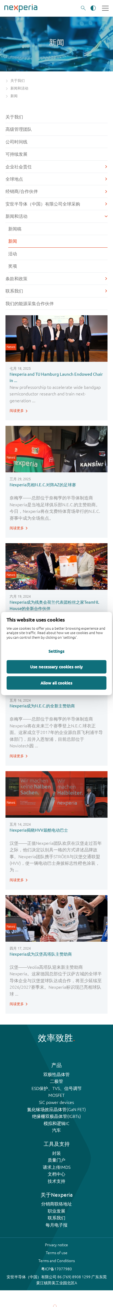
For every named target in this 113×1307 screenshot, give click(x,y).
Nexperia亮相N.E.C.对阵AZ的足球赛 (43, 484)
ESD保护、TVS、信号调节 (57, 1088)
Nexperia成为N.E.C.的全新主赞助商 (42, 706)
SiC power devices (56, 1102)
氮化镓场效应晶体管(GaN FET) (56, 1109)
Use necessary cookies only (56, 666)
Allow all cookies (56, 682)
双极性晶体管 (56, 1074)
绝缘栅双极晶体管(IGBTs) (56, 1116)
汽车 (56, 1130)
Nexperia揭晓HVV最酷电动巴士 (39, 830)
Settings (56, 651)
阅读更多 (17, 411)
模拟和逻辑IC (56, 1123)
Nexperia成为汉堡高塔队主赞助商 (41, 954)
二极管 (56, 1081)
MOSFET (56, 1095)
